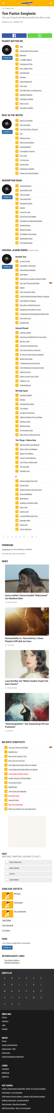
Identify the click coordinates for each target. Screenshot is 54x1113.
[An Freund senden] (40, 35)
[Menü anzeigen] (3, 3)
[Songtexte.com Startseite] (27, 3)
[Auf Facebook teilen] (14, 35)
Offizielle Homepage (11, 963)
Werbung (5, 1021)
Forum (4, 1041)
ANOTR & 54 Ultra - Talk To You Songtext (16, 1108)
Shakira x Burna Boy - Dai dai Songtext (15, 1100)
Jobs (3, 1025)
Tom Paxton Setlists (11, 960)
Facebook (5, 1069)
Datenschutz (6, 1049)
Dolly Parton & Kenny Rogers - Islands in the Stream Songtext (23, 1096)
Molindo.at (5, 1073)
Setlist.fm (5, 1077)
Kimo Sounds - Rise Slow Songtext (14, 1104)
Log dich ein (6, 549)
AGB (13, 1049)
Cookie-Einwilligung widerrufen (13, 1057)
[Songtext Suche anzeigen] (50, 3)
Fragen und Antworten (9, 1045)
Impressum (6, 1053)
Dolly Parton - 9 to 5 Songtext (12, 1093)
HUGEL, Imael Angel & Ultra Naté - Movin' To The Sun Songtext (24, 1089)
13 (32, 537)
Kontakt (4, 1029)
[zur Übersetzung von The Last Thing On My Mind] (50, 283)
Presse (4, 1017)
